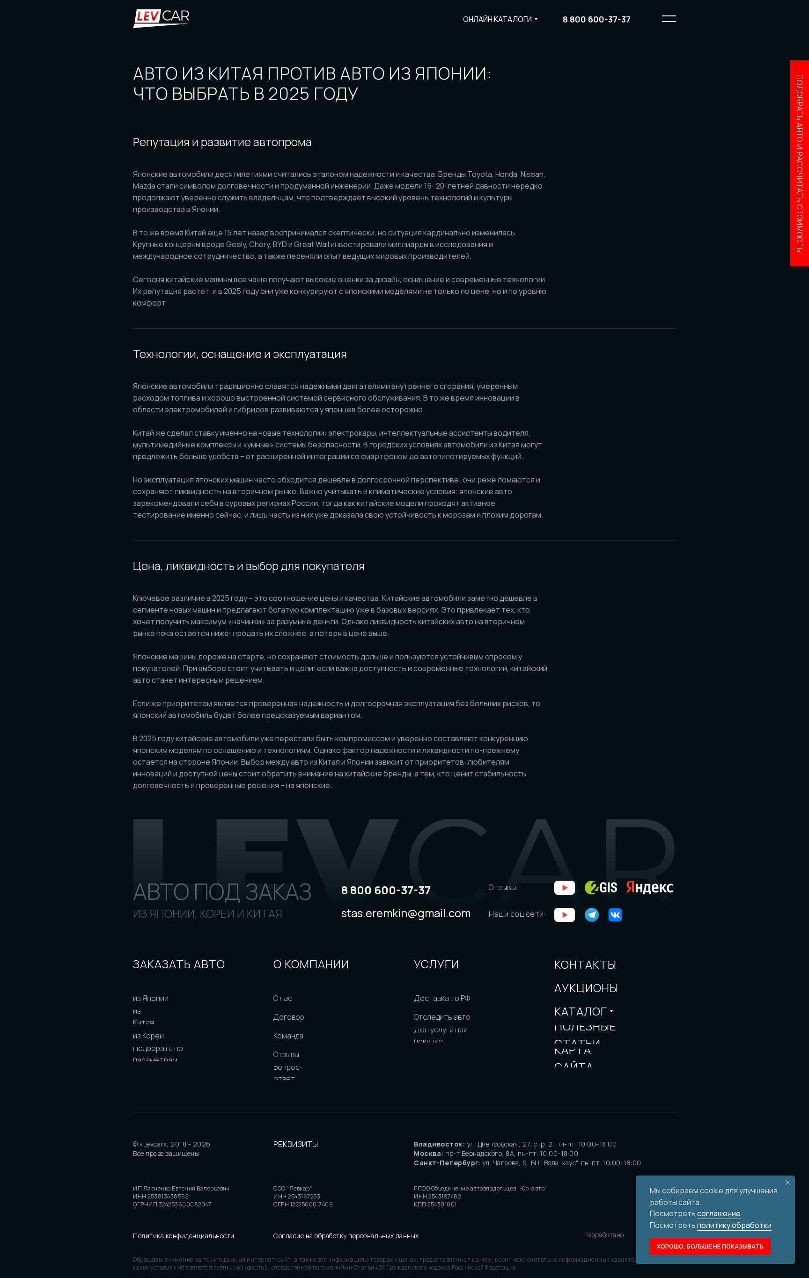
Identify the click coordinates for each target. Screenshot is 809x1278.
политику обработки (734, 1225)
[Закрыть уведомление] (788, 1182)
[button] (799, 163)
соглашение (719, 1213)
